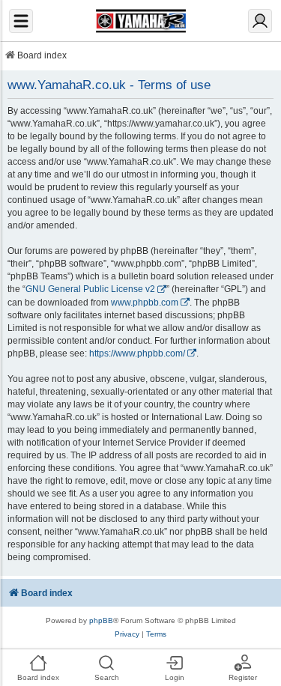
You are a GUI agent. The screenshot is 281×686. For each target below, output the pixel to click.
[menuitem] (127, 634)
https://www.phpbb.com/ (137, 353)
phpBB (101, 620)
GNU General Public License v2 (90, 289)
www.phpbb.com (144, 302)
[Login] (260, 21)
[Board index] (140, 20)
